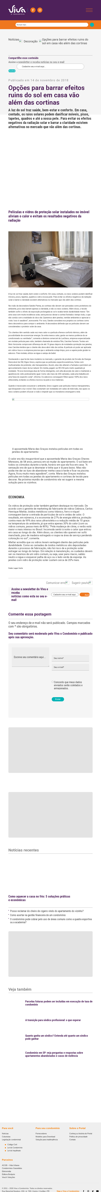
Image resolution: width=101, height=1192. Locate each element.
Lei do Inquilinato (14, 1151)
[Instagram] (39, 10)
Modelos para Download (45, 1137)
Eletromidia (6, 1171)
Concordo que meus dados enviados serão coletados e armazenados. (68, 685)
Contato (72, 1140)
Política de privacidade (78, 1137)
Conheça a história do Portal (80, 1133)
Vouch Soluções (8, 1177)
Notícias (13, 41)
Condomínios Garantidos (12, 1168)
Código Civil (12, 1144)
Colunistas (6, 1137)
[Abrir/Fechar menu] (89, 10)
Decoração (31, 41)
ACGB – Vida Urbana (10, 1165)
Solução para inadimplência (47, 1140)
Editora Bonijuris (8, 1174)
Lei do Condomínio (14, 1148)
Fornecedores (41, 1133)
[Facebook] (32, 10)
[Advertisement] (50, 1081)
